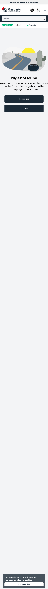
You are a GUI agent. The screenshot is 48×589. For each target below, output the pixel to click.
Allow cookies (24, 584)
